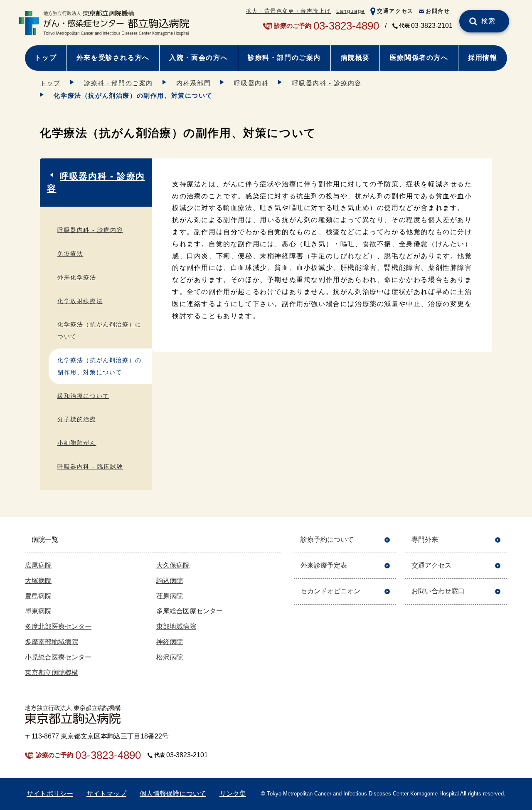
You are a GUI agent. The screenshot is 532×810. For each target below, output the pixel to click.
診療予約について (327, 539)
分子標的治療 (76, 419)
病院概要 (355, 57)
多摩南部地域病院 (51, 641)
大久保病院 (173, 565)
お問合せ (438, 11)
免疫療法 (70, 253)
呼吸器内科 (251, 82)
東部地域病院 (176, 626)
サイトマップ (106, 793)
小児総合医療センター (58, 657)
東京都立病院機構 (51, 672)
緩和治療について (83, 396)
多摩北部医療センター (58, 626)
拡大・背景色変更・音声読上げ (288, 11)
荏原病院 (169, 596)
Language (350, 11)
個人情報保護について (173, 793)
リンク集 (232, 793)
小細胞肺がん (76, 443)
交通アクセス (395, 11)
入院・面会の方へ (198, 57)
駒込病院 (169, 580)
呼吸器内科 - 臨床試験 (90, 466)
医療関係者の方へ (419, 57)
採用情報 (482, 57)
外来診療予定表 (323, 565)
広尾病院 (38, 565)
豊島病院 (38, 596)
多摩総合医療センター (189, 611)
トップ (45, 57)
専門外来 (424, 539)
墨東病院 (38, 611)
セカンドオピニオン (330, 591)
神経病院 (169, 641)
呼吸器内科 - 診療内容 (327, 82)
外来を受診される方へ (113, 57)
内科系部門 (193, 82)
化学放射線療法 (80, 301)
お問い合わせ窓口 (438, 591)
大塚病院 (38, 580)
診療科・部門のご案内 (284, 57)
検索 (488, 21)
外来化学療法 (76, 277)
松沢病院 (169, 657)
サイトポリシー (50, 793)
